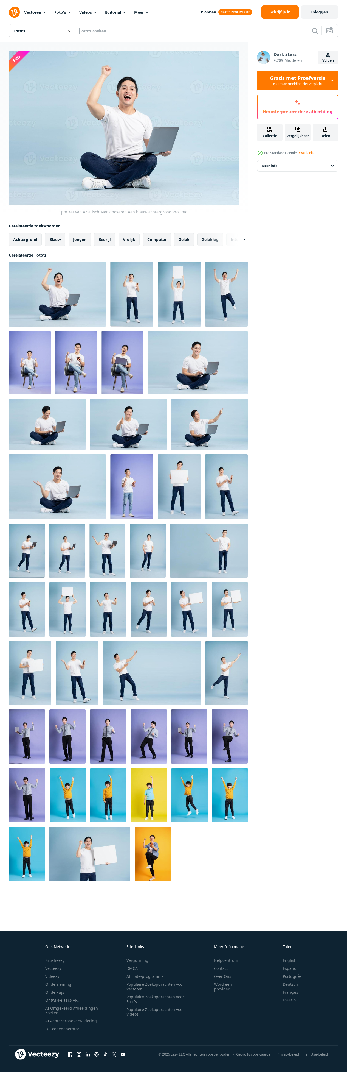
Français (290, 992)
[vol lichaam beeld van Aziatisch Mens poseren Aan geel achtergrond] (153, 854)
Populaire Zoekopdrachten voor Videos (155, 1012)
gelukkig (210, 239)
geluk (184, 239)
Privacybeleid (288, 1054)
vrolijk (129, 239)
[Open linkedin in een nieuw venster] (88, 1054)
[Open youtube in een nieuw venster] (123, 1054)
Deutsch (290, 984)
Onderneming (58, 984)
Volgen (328, 60)
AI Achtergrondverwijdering (71, 1020)
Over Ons (222, 976)
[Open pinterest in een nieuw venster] (96, 1054)
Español (290, 968)
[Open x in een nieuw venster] (114, 1054)
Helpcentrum (226, 960)
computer (157, 239)
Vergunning (137, 960)
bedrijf (104, 239)
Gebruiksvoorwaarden (254, 1054)
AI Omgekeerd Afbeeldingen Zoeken (71, 1010)
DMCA (132, 968)
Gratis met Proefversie (298, 80)
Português (292, 976)
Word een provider (223, 987)
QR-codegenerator (62, 1028)
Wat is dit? (306, 153)
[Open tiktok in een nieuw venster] (105, 1054)
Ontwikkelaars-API (62, 1000)
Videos (85, 12)
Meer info (269, 165)
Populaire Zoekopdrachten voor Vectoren (155, 987)
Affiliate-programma (145, 976)
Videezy (52, 976)
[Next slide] (239, 239)
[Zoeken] (315, 30)
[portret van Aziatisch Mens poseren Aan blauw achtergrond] (57, 294)
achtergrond (25, 239)
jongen (79, 239)
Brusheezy (54, 960)
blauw (55, 239)
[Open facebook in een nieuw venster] (70, 1054)
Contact (221, 968)
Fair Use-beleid (316, 1054)
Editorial (113, 12)
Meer (139, 12)
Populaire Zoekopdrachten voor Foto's (155, 999)
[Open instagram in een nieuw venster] (79, 1054)
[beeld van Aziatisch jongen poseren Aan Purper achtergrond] (30, 362)
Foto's (60, 12)
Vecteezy (53, 968)
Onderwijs (54, 992)
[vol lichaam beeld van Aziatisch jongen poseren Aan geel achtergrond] (149, 795)
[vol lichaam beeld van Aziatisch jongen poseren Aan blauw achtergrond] (68, 795)
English (290, 960)
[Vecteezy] (14, 12)
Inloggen (319, 12)
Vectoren (32, 12)
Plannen (208, 12)
